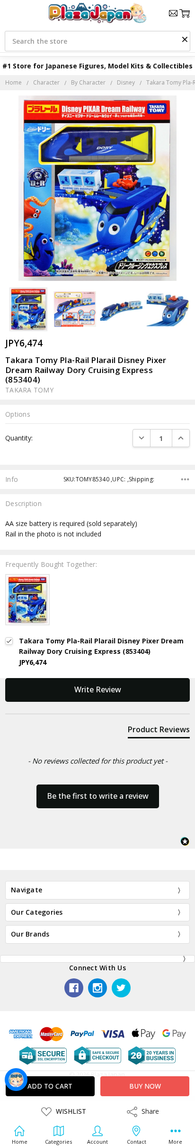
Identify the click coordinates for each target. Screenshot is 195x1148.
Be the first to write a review (98, 796)
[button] (184, 39)
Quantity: (19, 437)
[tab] (159, 731)
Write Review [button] (97, 689)
